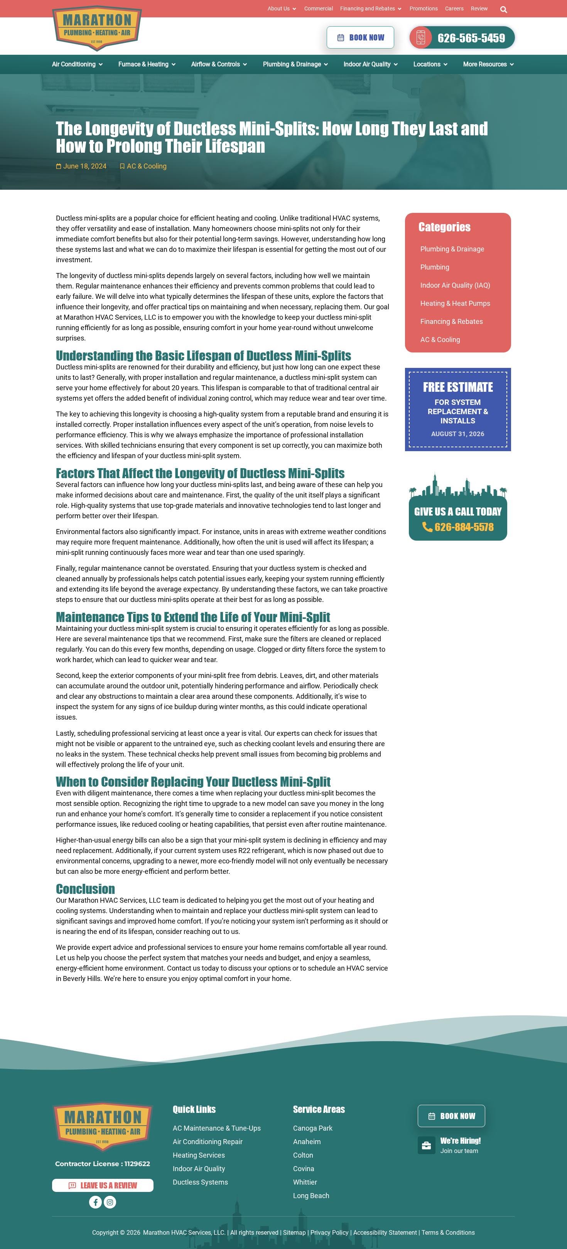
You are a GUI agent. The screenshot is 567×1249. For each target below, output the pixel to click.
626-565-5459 (471, 38)
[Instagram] (110, 1202)
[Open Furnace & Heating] (173, 64)
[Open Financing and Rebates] (399, 9)
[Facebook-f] (95, 1202)
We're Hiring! (460, 1140)
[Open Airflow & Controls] (245, 64)
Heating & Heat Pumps (455, 303)
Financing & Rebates (451, 321)
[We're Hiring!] (426, 1145)
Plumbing (434, 267)
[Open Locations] (445, 64)
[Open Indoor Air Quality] (396, 64)
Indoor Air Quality (199, 1169)
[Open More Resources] (512, 64)
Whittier (305, 1182)
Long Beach (311, 1196)
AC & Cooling (147, 166)
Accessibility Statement (385, 1232)
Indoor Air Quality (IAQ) (455, 285)
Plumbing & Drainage (452, 249)
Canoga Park (312, 1128)
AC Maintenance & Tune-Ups (217, 1128)
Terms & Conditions (448, 1232)
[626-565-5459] (421, 37)
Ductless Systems (200, 1182)
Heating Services (199, 1155)
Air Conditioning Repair (208, 1142)
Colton (303, 1155)
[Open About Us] (294, 9)
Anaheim (307, 1142)
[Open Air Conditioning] (101, 64)
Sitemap (294, 1232)
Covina (303, 1169)
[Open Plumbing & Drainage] (326, 64)
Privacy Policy (329, 1232)
